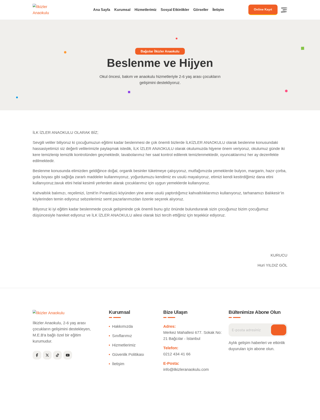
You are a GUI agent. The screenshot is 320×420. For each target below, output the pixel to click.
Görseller (200, 10)
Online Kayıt (263, 9)
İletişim (218, 10)
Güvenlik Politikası (128, 354)
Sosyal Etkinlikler (175, 10)
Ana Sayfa (101, 10)
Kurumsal (122, 10)
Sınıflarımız (122, 336)
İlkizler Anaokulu (150, 414)
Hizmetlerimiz (146, 10)
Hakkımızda (122, 326)
